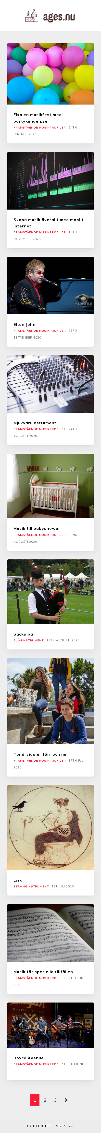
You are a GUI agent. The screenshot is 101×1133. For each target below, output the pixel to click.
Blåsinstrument (28, 640)
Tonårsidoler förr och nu (39, 754)
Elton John (24, 324)
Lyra (18, 880)
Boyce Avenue (28, 1057)
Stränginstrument (31, 886)
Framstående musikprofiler (39, 128)
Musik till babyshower (36, 528)
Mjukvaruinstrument (34, 422)
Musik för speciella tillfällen (43, 971)
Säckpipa (23, 634)
